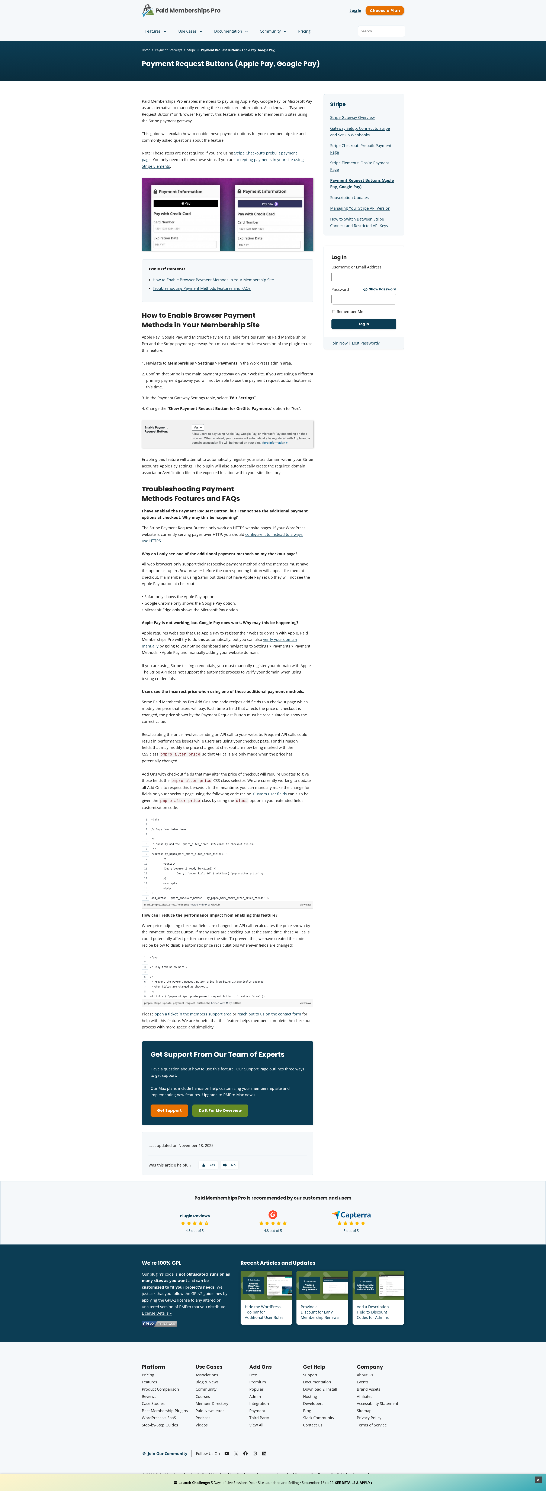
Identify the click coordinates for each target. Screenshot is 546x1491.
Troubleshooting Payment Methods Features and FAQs (202, 288)
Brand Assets (368, 1389)
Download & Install (320, 1389)
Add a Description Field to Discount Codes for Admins (373, 1312)
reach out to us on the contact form (269, 1014)
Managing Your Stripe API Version (360, 208)
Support (310, 1374)
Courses (203, 1396)
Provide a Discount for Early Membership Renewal (320, 1312)
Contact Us (312, 1425)
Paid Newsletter (210, 1410)
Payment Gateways (168, 50)
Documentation (228, 31)
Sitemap (364, 1410)
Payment (257, 1410)
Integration (259, 1403)
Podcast (203, 1417)
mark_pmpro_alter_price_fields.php (167, 904)
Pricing (304, 31)
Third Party (259, 1417)
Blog (307, 1410)
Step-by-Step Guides (160, 1425)
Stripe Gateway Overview (352, 117)
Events (363, 1381)
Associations (207, 1374)
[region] (227, 859)
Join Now (339, 343)
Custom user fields (270, 793)
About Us (365, 1374)
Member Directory (212, 1403)
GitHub (215, 904)
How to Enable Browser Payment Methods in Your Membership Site (213, 279)
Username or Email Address (356, 267)
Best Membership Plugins (165, 1410)
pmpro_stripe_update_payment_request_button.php (177, 1003)
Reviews (149, 1396)
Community (270, 31)
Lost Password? (366, 343)
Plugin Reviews (195, 1215)
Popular (256, 1389)
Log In (355, 10)
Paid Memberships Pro (205, 7)
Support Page (256, 1068)
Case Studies (153, 1403)
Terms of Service (372, 1425)
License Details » (157, 1313)
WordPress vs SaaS (159, 1417)
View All (256, 1425)
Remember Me (349, 311)
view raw (305, 904)
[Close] (538, 1480)
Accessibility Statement (377, 1403)
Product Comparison (160, 1389)
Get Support (169, 1110)
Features (153, 31)
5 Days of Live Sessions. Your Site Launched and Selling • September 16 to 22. (276, 1482)
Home (146, 50)
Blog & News (207, 1381)
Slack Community (318, 1417)
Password (340, 289)
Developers (313, 1403)
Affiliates (364, 1396)
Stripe (191, 50)
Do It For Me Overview (220, 1110)
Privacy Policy (369, 1417)
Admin (255, 1396)
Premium (257, 1381)
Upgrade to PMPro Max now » (229, 1094)
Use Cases (187, 31)
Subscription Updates (349, 197)
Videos (202, 1425)
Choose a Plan (385, 10)
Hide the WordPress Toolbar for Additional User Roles (264, 1312)
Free (253, 1374)
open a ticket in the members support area (193, 1014)
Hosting (310, 1396)
